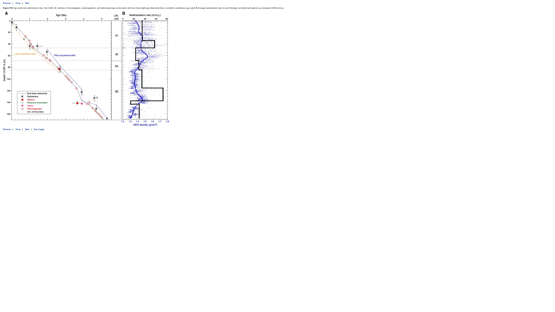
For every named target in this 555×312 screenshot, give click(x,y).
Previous (7, 3)
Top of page (39, 129)
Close (18, 3)
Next (27, 3)
